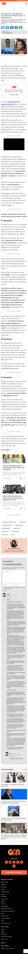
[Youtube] (10, 862)
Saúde (2, 920)
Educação (3, 894)
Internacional (4, 899)
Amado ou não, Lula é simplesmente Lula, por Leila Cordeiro (13, 819)
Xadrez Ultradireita (5, 923)
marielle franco (16, 528)
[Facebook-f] (14, 862)
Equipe (2, 932)
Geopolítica (3, 896)
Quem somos (4, 939)
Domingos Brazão (6, 528)
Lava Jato (3, 904)
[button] (3, 27)
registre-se (19, 564)
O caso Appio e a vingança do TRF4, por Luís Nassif (12, 785)
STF (12, 534)
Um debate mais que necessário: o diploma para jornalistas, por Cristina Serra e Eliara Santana (14, 836)
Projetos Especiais (5, 918)
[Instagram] (17, 862)
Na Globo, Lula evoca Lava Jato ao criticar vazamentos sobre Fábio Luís (13, 802)
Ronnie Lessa (5, 534)
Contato (3, 929)
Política (2, 913)
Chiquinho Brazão (19, 525)
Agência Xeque (4, 882)
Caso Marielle (22, 522)
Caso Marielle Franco (7, 525)
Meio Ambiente (4, 906)
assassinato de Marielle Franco (9, 522)
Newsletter (3, 934)
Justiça (2, 901)
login (8, 564)
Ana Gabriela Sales (7, 32)
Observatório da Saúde (6, 908)
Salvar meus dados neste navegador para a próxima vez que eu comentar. (14, 588)
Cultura (3, 889)
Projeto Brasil (4, 916)
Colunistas (3, 887)
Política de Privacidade (6, 936)
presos (13, 109)
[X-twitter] (6, 862)
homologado (22, 129)
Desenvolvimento (5, 891)
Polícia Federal (5, 531)
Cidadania (3, 884)
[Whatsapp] (21, 862)
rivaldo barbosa (15, 531)
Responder (9, 597)
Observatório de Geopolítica (8, 911)
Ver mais (24, 769)
